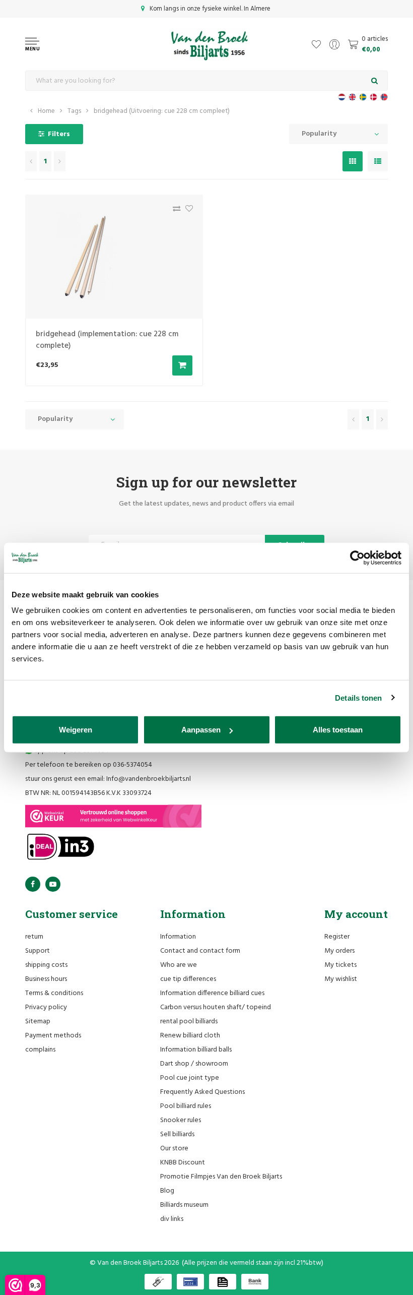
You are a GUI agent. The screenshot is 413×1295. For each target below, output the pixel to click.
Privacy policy (46, 1007)
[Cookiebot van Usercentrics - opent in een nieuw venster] (357, 557)
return (34, 937)
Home (46, 111)
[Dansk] (373, 97)
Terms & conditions (54, 993)
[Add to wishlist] (186, 211)
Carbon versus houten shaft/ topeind (215, 1007)
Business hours (46, 979)
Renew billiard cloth (190, 1035)
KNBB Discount (182, 1162)
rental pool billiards (189, 1021)
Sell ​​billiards (177, 1134)
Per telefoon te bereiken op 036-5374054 (88, 765)
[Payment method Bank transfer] (254, 1281)
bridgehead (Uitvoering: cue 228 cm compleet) (162, 111)
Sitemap (37, 1021)
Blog (167, 1191)
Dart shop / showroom (194, 1064)
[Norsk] (384, 97)
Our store (174, 1148)
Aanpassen (201, 729)
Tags (74, 111)
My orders (339, 951)
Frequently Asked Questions (202, 1092)
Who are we (178, 965)
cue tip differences (188, 979)
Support (37, 951)
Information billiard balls (196, 1050)
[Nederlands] (342, 97)
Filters (59, 134)
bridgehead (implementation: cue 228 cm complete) (107, 340)
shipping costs (46, 965)
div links (171, 1219)
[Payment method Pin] (190, 1281)
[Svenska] (363, 97)
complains (40, 1050)
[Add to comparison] (174, 211)
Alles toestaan (338, 729)
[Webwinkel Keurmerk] (113, 816)
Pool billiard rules (185, 1106)
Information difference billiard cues (212, 993)
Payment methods (53, 1035)
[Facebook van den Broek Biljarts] (32, 884)
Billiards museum (184, 1205)
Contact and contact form (200, 951)
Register (337, 937)
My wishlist (340, 979)
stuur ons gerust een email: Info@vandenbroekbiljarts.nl (108, 779)
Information (178, 937)
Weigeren (75, 729)
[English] (352, 97)
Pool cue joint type (189, 1078)
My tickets (340, 965)
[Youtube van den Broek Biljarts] (52, 884)
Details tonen (358, 697)
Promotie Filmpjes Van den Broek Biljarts (221, 1177)
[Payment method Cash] (158, 1281)
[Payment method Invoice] (222, 1281)
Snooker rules (180, 1120)
